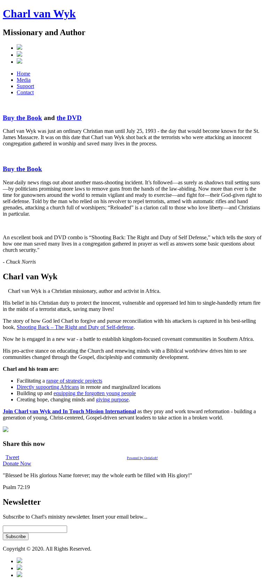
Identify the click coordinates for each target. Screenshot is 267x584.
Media (24, 80)
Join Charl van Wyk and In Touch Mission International (69, 411)
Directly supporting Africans (48, 387)
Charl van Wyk (39, 13)
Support (25, 86)
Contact (25, 92)
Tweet (12, 457)
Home (23, 74)
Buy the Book (22, 117)
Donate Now (17, 463)
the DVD (69, 117)
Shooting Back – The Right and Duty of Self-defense (75, 327)
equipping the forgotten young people (95, 393)
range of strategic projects (74, 381)
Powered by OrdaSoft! (142, 458)
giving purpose (112, 399)
